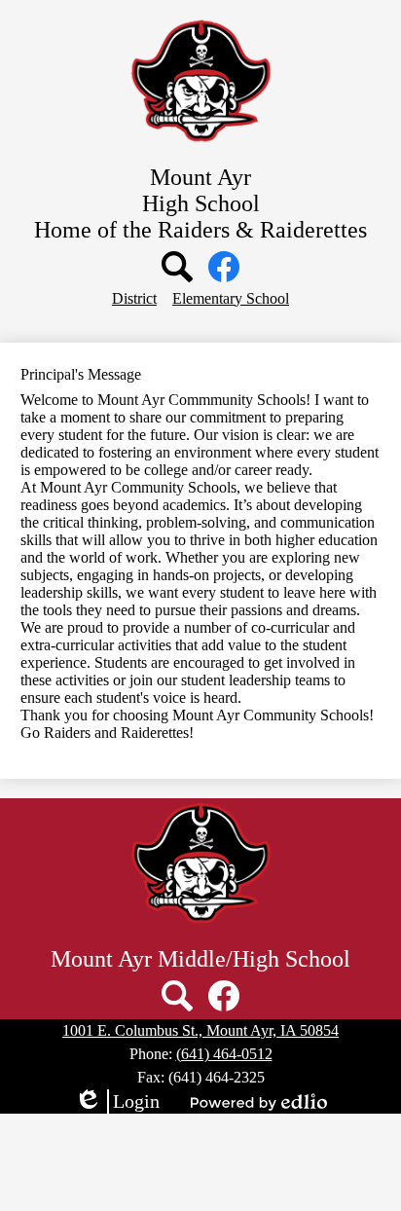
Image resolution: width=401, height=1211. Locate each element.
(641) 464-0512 (224, 1054)
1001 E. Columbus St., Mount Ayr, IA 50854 (200, 1030)
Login (117, 1102)
